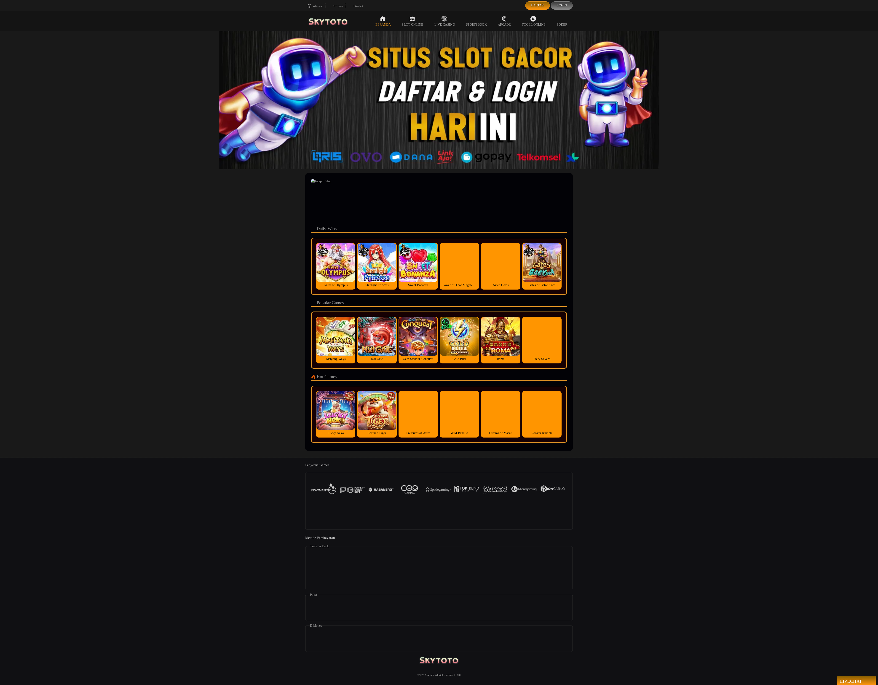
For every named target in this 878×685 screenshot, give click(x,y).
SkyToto (429, 675)
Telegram (338, 6)
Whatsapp (317, 6)
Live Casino (444, 24)
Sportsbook (476, 24)
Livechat (358, 6)
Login (562, 5)
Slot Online (412, 24)
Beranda (383, 24)
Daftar (537, 5)
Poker (562, 24)
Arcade (504, 24)
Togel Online (534, 24)
